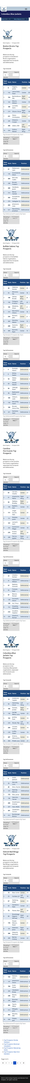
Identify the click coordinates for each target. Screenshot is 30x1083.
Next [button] (14, 138)
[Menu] (26, 9)
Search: (16, 72)
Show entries (5, 74)
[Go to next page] (20, 1062)
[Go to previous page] (6, 1062)
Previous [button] (16, 137)
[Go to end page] (23, 1062)
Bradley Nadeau (7, 19)
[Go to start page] (3, 1062)
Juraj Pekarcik (25, 19)
